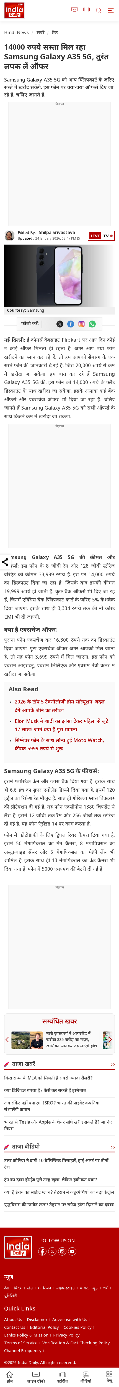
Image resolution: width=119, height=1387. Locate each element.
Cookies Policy (78, 1327)
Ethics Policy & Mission (26, 1335)
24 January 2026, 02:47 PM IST (50, 239)
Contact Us (14, 1327)
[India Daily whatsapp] (92, 324)
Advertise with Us (69, 1320)
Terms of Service (21, 1343)
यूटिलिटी (10, 1296)
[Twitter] (52, 1251)
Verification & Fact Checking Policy (76, 1343)
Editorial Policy (44, 1327)
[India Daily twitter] (59, 324)
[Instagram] (62, 1251)
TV (106, 236)
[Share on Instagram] (81, 324)
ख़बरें (41, 33)
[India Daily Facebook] (70, 324)
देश (6, 1288)
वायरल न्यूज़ (89, 1288)
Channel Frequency (23, 1351)
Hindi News (16, 33)
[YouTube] (72, 1251)
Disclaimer (37, 1320)
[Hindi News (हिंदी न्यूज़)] (14, 10)
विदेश (18, 1288)
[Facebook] (42, 1251)
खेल (30, 1288)
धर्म (105, 1288)
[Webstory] (86, 10)
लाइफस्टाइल (65, 1288)
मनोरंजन (44, 1288)
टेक (55, 33)
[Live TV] (74, 10)
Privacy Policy (66, 1335)
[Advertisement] (59, 166)
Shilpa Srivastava (57, 233)
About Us (13, 1320)
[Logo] (18, 1247)
